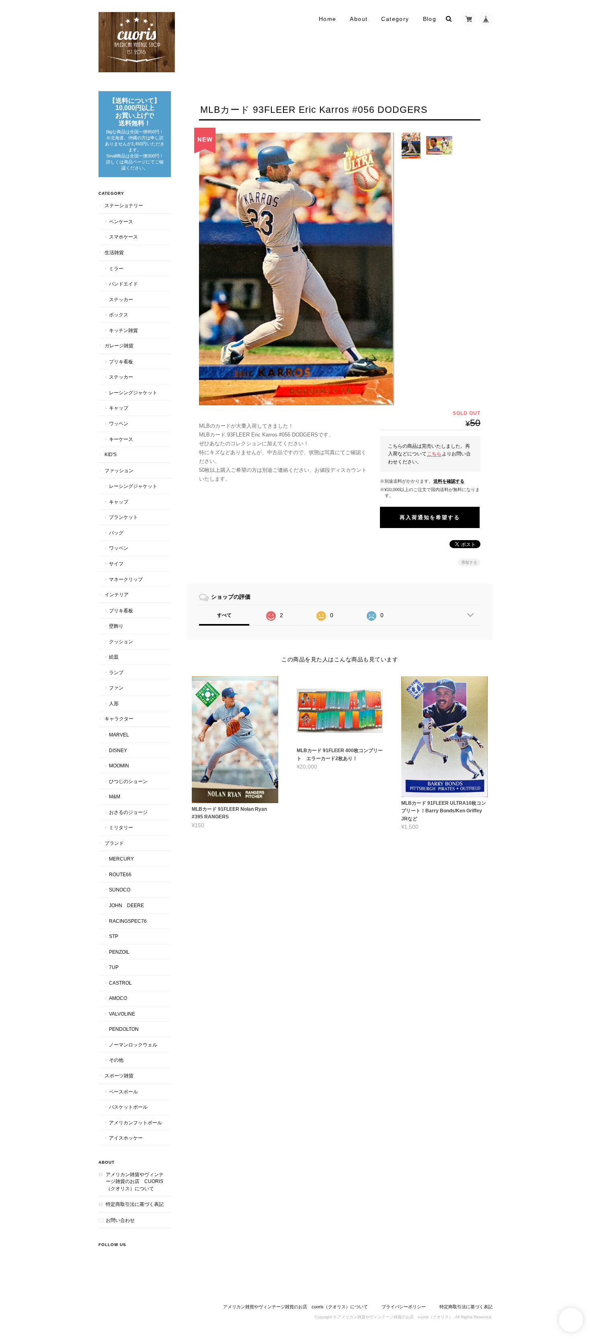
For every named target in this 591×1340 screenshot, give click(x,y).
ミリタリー (121, 827)
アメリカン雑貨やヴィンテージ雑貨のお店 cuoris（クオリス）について (135, 1181)
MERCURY (121, 858)
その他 (116, 1060)
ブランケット (123, 517)
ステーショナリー (124, 205)
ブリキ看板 (121, 361)
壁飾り (116, 625)
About (358, 19)
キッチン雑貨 (123, 330)
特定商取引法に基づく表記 (135, 1204)
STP (113, 936)
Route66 (120, 874)
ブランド (114, 843)
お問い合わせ (120, 1220)
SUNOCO (119, 889)
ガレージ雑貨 (119, 345)
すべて (224, 615)
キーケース (121, 439)
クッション (121, 641)
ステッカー (121, 299)
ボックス (118, 314)
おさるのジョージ (128, 812)
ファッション (119, 470)
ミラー (116, 268)
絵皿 (114, 656)
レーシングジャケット (133, 392)
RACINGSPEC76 (128, 921)
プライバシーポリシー (404, 1306)
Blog (430, 19)
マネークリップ (126, 579)
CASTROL (120, 982)
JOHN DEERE (126, 905)
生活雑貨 (114, 252)
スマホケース (123, 236)
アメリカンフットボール (135, 1122)
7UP (114, 967)
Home (328, 19)
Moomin (119, 765)
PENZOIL (119, 952)
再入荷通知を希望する (430, 517)
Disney (118, 750)
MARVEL (119, 734)
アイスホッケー (126, 1137)
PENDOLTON (124, 1029)
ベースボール (123, 1091)
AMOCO (118, 998)
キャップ (118, 407)
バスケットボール (128, 1107)
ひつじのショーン (128, 781)
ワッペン (118, 423)
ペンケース (121, 221)
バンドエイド (123, 283)
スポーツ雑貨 (119, 1075)
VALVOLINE (122, 1013)
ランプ (116, 672)
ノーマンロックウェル (133, 1044)
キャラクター (119, 718)
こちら (434, 453)
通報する (469, 562)
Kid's (111, 454)
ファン (116, 687)
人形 (114, 703)
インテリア (117, 594)
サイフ (116, 563)
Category (395, 19)
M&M (114, 796)
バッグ (116, 532)
